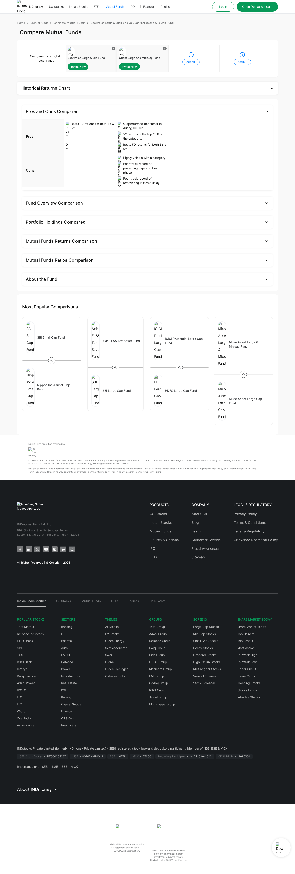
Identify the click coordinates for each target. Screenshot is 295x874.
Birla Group (157, 655)
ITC (19, 697)
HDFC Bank (25, 641)
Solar (108, 655)
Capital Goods (71, 704)
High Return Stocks (206, 662)
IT (62, 634)
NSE (55, 766)
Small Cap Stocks (205, 641)
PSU (64, 690)
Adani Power (26, 683)
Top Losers (245, 641)
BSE (64, 766)
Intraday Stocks (248, 697)
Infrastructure (70, 676)
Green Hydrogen (116, 669)
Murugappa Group (162, 704)
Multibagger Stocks (207, 669)
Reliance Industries (30, 634)
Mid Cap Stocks (204, 634)
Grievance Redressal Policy (256, 540)
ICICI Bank (24, 662)
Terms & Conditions (250, 522)
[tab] (31, 603)
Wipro (21, 711)
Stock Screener (204, 683)
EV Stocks (112, 634)
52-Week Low (247, 662)
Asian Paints (25, 725)
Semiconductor (116, 648)
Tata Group (157, 627)
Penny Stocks (203, 648)
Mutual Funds (114, 6)
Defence (67, 662)
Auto (64, 648)
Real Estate (69, 683)
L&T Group (156, 676)
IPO (132, 6)
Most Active (245, 648)
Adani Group (158, 634)
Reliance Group (160, 641)
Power (65, 669)
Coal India (24, 718)
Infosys (22, 669)
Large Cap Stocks (206, 627)
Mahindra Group (160, 669)
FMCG (65, 655)
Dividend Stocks (204, 655)
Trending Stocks (248, 683)
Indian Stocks (78, 6)
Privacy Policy (245, 514)
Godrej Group (158, 683)
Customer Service (206, 540)
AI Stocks (112, 627)
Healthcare (68, 725)
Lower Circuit (246, 676)
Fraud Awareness (205, 548)
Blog (195, 522)
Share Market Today (251, 627)
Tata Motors (25, 627)
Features (149, 6)
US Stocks (56, 6)
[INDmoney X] (37, 549)
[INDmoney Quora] (72, 549)
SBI (19, 648)
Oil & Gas (67, 718)
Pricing (165, 6)
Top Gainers (245, 634)
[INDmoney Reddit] (63, 549)
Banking (67, 627)
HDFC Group (158, 662)
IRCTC (21, 690)
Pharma (66, 641)
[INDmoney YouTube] (46, 549)
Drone (109, 662)
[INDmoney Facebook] (20, 549)
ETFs (96, 6)
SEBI (45, 766)
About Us (199, 514)
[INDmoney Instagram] (55, 549)
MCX (74, 766)
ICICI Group (157, 690)
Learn (196, 531)
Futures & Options (164, 540)
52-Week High (247, 655)
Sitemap (198, 557)
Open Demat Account (257, 6)
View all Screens (204, 676)
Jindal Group (158, 697)
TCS (20, 655)
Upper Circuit (246, 669)
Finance (66, 711)
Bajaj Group (157, 648)
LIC (19, 704)
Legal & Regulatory (249, 531)
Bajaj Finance (26, 676)
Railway (66, 697)
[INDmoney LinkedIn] (29, 549)
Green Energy (114, 641)
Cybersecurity (115, 676)
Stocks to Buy (247, 690)
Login (223, 6)
